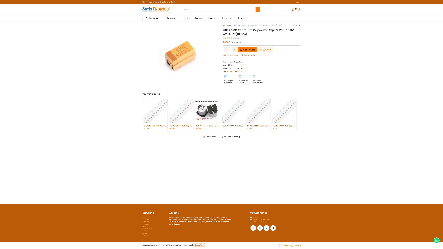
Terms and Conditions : (233, 71)
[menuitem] (185, 18)
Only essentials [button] (285, 245)
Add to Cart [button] (248, 49)
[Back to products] (296, 25)
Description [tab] (211, 136)
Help (144, 231)
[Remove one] (226, 50)
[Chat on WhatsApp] (437, 240)
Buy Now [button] (266, 49)
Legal (144, 226)
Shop (229, 25)
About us (145, 219)
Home (144, 217)
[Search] (258, 9)
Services (145, 224)
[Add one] (234, 50)
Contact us (146, 235)
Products (145, 222)
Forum (144, 233)
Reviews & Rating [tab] (231, 136)
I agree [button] (296, 245)
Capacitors (238, 62)
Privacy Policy (147, 229)
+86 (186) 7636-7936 (261, 222)
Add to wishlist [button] (249, 55)
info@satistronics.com (261, 219)
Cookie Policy (199, 245)
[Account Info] (299, 10)
